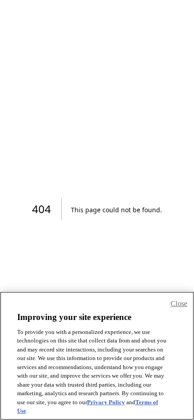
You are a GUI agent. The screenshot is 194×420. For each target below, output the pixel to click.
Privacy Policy (106, 402)
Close (179, 303)
